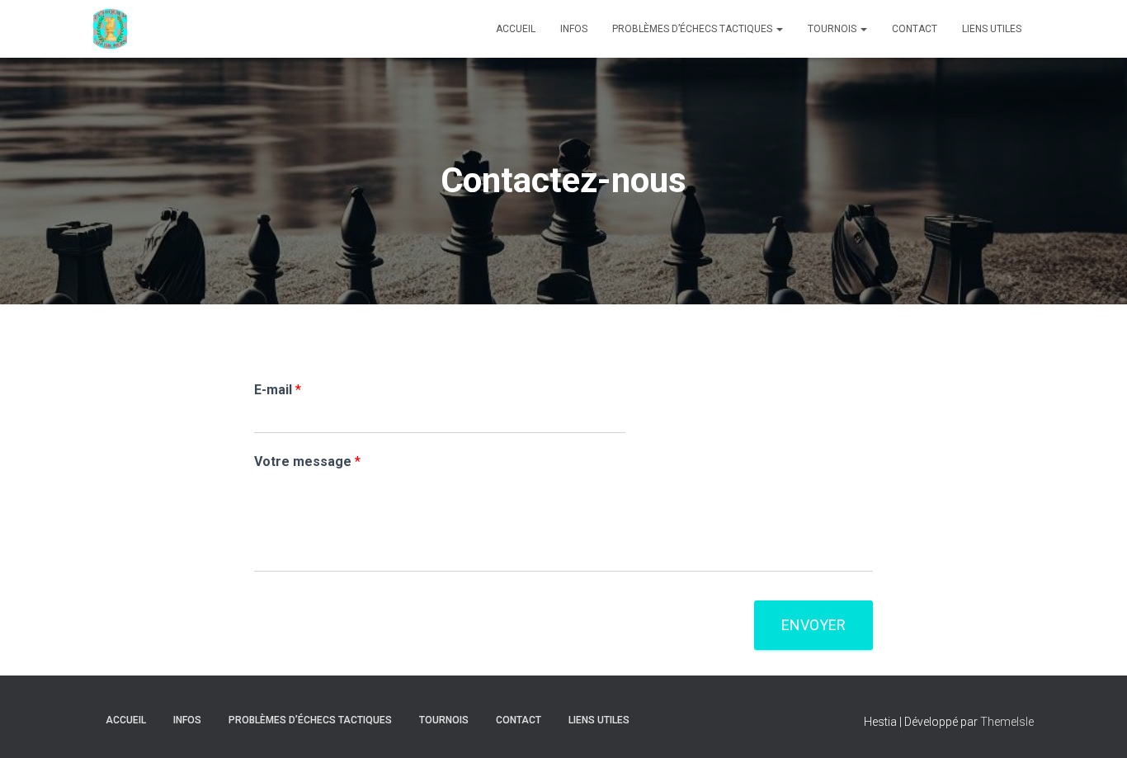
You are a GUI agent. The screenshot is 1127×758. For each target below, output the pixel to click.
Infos (573, 29)
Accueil (515, 29)
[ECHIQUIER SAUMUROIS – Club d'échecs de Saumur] (110, 28)
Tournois (833, 29)
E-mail (277, 390)
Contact (914, 29)
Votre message (307, 461)
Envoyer (813, 624)
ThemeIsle (1007, 721)
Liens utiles (991, 29)
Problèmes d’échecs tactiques (693, 29)
